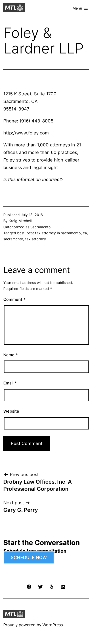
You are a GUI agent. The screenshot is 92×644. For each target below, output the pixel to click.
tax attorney (35, 239)
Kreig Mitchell (20, 221)
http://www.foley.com (26, 133)
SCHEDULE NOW (29, 557)
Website (11, 411)
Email (10, 383)
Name (10, 355)
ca (85, 233)
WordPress (52, 624)
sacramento (13, 239)
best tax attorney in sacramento (54, 233)
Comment (14, 299)
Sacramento (40, 227)
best (21, 233)
